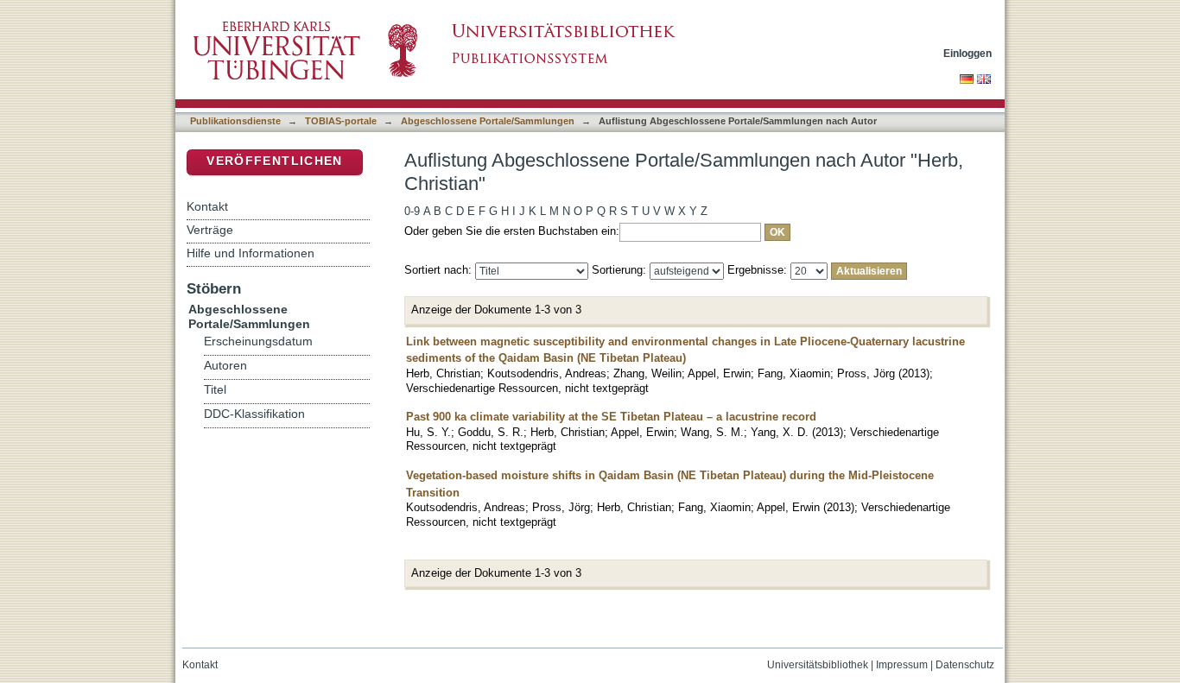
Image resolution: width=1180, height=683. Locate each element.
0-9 (412, 211)
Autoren (225, 365)
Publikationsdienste (235, 121)
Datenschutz (965, 665)
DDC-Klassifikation (254, 414)
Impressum (902, 665)
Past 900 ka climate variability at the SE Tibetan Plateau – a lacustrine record (611, 416)
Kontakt (207, 206)
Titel (215, 389)
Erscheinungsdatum (258, 341)
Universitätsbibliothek (817, 665)
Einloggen (967, 53)
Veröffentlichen (274, 161)
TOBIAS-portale (341, 121)
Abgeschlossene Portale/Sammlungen (487, 121)
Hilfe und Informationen (250, 253)
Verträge (210, 230)
